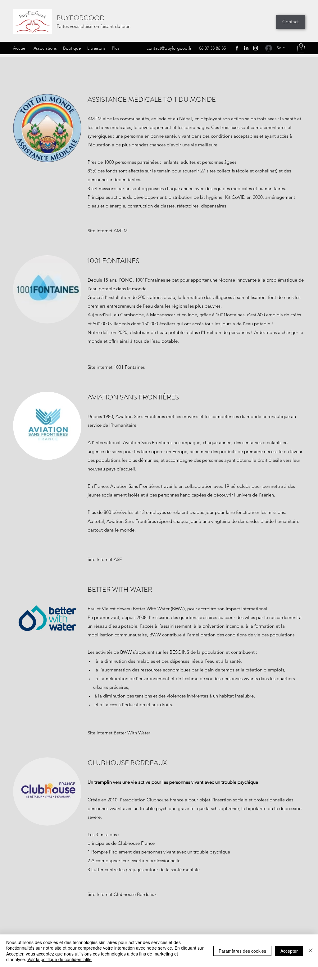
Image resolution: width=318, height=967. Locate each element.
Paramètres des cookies (242, 951)
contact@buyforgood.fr (169, 48)
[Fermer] (310, 950)
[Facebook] (237, 48)
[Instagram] (255, 48)
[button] (301, 47)
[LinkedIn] (246, 48)
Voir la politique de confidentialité (59, 959)
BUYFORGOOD (81, 18)
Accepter (289, 951)
